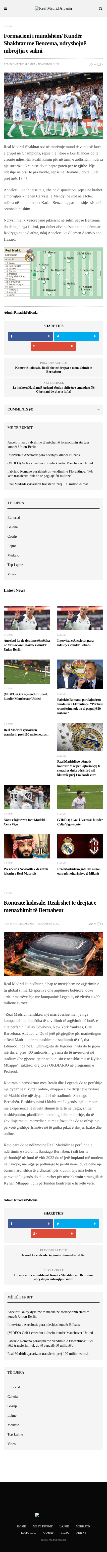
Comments (20, 409)
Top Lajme (15, 565)
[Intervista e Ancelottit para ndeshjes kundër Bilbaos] (80, 618)
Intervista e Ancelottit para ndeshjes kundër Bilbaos (43, 455)
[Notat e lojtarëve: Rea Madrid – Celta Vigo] (27, 797)
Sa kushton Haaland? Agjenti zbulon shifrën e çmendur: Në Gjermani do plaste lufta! (53, 389)
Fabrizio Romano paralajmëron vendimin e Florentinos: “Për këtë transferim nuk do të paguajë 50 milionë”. (50, 474)
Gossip (12, 536)
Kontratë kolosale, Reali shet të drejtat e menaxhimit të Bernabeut (53, 369)
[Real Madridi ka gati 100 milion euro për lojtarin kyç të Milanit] (80, 846)
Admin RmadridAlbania (19, 64)
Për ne (81, 1532)
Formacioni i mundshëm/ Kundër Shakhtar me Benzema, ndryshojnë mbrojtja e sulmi (54, 1277)
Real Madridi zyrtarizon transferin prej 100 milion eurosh (48, 484)
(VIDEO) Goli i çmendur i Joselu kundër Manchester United (50, 463)
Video (11, 574)
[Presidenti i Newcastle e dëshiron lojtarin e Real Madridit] (27, 846)
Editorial (13, 517)
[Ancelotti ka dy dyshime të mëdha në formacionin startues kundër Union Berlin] (27, 618)
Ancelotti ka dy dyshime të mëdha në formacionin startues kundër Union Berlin (48, 445)
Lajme (8, 26)
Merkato (13, 555)
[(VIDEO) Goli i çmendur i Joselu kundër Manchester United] (27, 672)
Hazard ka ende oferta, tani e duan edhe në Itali (53, 1255)
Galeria (12, 527)
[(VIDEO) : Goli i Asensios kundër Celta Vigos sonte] (80, 797)
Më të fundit (43, 1526)
